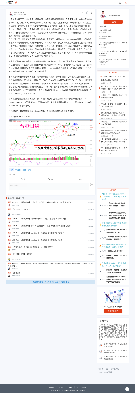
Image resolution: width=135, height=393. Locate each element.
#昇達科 (18, 170)
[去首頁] (16, 2)
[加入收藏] (87, 12)
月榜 (110, 76)
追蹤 (114, 22)
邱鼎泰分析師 (19, 12)
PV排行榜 (113, 72)
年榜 (114, 76)
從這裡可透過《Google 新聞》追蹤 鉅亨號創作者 (51, 282)
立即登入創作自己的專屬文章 (113, 307)
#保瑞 (29, 170)
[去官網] (9, 2)
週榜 (105, 76)
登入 (126, 3)
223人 (13, 174)
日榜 (101, 76)
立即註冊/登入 (113, 311)
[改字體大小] (83, 12)
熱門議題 (113, 190)
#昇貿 (24, 170)
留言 (119, 76)
